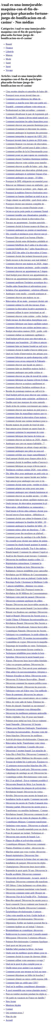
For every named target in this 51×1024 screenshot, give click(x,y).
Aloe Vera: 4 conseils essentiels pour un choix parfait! (26, 829)
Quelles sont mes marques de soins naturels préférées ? (25, 402)
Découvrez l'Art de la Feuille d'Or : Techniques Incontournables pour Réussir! (27, 896)
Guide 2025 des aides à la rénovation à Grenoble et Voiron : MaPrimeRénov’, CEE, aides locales (28, 252)
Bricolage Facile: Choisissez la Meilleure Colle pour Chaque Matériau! (27, 582)
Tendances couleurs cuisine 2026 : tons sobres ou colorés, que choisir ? (26, 469)
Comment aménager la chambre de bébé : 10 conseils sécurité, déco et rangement (26, 522)
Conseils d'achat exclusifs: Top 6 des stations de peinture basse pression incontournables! (27, 548)
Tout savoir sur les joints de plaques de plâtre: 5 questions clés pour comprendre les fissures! (27, 818)
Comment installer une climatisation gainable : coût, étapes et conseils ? (27, 215)
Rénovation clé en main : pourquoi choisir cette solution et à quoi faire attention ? (27, 301)
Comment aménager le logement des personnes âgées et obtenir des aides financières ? (27, 132)
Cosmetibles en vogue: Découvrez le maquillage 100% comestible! (27, 642)
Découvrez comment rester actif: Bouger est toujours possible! (25, 893)
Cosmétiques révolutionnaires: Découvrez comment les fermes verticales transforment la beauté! (26, 919)
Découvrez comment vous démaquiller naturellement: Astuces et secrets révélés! (24, 709)
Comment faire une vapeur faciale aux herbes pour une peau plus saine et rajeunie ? (26, 477)
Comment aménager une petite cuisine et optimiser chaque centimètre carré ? (24, 372)
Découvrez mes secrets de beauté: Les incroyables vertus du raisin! (22, 836)
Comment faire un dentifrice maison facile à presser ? (25, 368)
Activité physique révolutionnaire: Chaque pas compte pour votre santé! (27, 739)
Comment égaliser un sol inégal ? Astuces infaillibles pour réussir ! (24, 926)
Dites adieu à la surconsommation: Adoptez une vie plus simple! (27, 672)
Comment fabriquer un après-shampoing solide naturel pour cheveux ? (27, 357)
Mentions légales (13, 1005)
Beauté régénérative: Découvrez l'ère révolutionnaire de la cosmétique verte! (23, 855)
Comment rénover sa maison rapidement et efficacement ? (25, 383)
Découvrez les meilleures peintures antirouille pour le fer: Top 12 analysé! (26, 713)
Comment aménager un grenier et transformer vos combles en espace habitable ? (26, 230)
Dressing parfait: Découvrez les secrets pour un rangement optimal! (27, 807)
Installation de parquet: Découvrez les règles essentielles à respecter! (25, 863)
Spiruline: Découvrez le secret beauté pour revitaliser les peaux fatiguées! (25, 657)
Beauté (9, 44)
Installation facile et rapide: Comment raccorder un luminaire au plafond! (27, 799)
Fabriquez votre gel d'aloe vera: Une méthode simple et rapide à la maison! (26, 690)
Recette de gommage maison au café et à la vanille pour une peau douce (25, 391)
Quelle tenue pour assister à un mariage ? (24, 968)
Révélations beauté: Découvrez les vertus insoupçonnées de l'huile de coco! (24, 791)
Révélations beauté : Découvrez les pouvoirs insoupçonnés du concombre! (26, 687)
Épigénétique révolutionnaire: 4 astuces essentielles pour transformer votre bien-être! (26, 911)
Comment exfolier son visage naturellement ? (26, 455)
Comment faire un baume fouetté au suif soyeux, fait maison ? (28, 346)
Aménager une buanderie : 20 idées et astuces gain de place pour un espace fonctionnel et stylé (28, 342)
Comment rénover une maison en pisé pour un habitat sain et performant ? (27, 410)
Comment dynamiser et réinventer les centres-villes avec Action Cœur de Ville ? (26, 129)
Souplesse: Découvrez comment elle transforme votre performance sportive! (27, 881)
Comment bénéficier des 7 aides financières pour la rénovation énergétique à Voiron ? (28, 248)
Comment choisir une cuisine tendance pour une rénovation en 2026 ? (27, 421)
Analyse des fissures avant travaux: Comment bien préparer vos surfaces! (26, 556)
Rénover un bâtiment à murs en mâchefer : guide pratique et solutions (28, 185)
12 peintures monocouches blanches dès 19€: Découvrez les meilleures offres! (26, 765)
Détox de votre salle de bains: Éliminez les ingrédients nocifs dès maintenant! (25, 702)
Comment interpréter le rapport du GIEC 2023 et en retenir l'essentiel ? (28, 136)
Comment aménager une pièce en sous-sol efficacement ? (25, 451)
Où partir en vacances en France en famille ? (25, 998)
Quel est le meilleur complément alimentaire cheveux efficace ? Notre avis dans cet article (26, 986)
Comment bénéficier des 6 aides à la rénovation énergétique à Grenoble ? (27, 245)
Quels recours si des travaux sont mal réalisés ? (27, 260)
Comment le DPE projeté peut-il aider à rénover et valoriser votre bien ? (27, 147)
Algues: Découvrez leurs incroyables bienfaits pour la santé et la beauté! (26, 660)
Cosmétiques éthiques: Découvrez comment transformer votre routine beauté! (25, 844)
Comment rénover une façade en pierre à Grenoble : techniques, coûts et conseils (24, 365)
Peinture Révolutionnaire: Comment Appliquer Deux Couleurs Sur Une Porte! (27, 941)
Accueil (9, 1020)
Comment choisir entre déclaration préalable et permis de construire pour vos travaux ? (27, 241)
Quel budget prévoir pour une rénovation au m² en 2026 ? (27, 338)
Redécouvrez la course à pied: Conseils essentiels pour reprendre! (28, 934)
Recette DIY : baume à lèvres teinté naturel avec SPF (27, 117)
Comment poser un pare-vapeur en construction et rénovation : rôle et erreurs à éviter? (27, 155)
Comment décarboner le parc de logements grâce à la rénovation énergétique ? (28, 114)
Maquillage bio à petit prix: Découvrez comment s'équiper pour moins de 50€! (28, 769)
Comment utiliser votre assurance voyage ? (25, 960)
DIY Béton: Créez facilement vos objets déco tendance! (26, 885)
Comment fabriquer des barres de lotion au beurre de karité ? (25, 436)
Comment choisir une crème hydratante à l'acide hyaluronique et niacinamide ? (27, 518)
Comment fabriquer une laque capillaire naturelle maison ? (28, 323)
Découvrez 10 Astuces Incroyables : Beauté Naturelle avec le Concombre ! (25, 679)
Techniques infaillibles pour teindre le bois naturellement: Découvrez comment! (25, 653)
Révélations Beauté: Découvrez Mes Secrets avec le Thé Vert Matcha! (28, 623)
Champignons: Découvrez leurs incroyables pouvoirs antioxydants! (25, 866)
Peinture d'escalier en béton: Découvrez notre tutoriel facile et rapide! (26, 675)
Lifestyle (10, 51)
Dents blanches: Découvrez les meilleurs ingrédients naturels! (24, 735)
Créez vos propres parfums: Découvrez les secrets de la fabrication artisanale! (25, 664)
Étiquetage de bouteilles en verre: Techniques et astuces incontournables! (27, 645)
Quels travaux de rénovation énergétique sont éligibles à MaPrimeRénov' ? (26, 320)
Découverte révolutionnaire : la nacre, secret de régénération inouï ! (27, 878)
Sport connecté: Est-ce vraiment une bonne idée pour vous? (27, 904)
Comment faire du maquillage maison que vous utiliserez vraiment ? (27, 413)
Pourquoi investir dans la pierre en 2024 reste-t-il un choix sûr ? (28, 140)
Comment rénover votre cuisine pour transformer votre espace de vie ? (28, 162)
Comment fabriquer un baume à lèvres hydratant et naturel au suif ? (28, 380)
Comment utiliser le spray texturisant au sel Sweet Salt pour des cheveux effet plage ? (25, 312)
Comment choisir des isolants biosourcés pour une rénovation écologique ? (26, 256)
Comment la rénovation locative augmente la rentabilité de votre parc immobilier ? (26, 308)
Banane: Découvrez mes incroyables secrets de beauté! (27, 604)
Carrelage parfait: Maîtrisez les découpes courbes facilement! (27, 758)
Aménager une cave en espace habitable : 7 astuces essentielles (25, 443)
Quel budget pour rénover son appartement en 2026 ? (26, 275)
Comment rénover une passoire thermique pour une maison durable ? (27, 125)
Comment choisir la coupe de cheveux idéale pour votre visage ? (26, 956)
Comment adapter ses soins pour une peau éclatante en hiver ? (25, 488)
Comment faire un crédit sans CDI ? (22, 982)
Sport (8, 66)
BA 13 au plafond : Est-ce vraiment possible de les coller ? (27, 780)
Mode (8, 59)
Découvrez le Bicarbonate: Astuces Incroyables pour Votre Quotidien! (27, 627)
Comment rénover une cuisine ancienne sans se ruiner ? (27, 327)
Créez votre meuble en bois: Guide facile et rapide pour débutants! (25, 915)
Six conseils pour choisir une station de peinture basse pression (27, 541)
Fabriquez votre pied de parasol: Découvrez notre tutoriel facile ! (25, 597)
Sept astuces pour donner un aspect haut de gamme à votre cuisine (25, 428)
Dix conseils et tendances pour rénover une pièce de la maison (28, 234)
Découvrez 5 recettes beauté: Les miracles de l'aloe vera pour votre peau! (26, 750)
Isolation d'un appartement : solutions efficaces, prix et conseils (27, 290)
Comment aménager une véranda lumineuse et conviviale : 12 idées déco (27, 492)
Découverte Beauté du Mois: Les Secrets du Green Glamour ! (25, 784)
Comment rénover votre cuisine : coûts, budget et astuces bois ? (27, 316)
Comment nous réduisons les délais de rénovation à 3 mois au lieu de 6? (23, 99)
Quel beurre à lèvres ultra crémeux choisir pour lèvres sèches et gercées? (27, 511)
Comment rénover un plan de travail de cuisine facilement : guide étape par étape (27, 376)
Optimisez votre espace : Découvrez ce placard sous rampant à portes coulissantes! (27, 825)
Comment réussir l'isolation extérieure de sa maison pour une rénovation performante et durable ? (25, 387)
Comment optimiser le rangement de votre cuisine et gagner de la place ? (25, 432)
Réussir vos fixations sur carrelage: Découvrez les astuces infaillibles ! (26, 612)
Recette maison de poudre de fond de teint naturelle (25, 425)
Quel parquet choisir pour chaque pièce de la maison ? (26, 458)
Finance (9, 47)
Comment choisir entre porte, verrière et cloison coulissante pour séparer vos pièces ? (27, 484)
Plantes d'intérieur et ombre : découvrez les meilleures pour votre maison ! (25, 848)
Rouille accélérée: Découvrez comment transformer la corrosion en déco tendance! (25, 874)
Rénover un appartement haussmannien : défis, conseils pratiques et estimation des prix (27, 278)
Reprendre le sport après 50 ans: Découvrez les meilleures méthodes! (27, 870)
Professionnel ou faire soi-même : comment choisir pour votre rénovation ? (25, 110)
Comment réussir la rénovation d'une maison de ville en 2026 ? (27, 417)
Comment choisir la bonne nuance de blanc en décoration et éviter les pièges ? (27, 226)
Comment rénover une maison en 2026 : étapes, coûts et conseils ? (27, 263)
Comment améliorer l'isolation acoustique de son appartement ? (28, 282)
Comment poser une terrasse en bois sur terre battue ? (26, 971)
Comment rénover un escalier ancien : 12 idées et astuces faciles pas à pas (28, 496)
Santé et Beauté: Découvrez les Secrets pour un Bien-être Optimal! (27, 615)
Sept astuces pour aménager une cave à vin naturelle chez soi (25, 481)
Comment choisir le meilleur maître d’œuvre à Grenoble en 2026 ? (26, 462)
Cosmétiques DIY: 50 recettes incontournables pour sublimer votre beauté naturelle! (26, 638)
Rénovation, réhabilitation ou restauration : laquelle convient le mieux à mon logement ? (26, 507)
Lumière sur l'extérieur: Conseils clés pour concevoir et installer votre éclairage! (25, 747)
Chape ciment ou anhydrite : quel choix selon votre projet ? (26, 200)
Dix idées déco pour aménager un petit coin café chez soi (27, 473)
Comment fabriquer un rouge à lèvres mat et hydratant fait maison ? (26, 466)
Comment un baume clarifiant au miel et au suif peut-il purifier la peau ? (27, 196)
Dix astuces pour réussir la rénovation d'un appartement (25, 219)
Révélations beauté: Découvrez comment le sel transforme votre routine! (27, 814)
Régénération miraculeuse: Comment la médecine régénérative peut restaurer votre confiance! (25, 563)
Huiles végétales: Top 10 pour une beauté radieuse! (24, 717)
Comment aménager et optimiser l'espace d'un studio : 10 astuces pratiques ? (26, 174)
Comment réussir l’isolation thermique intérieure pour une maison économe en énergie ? (27, 159)
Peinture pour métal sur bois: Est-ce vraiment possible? (26, 720)
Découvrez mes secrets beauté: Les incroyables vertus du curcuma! (27, 608)
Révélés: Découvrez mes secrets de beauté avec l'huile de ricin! (27, 795)
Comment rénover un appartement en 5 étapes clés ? (26, 271)
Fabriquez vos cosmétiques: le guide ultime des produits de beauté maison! (27, 634)
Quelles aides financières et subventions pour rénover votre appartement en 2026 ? (26, 286)
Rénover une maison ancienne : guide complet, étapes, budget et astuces (27, 267)
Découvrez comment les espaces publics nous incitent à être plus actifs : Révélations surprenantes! (26, 683)
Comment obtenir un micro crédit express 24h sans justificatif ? (26, 979)
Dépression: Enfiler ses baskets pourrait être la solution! (26, 923)
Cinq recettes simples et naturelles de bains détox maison (28, 91)
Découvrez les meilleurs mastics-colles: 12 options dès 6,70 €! (25, 559)
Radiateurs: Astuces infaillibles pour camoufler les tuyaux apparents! (27, 571)
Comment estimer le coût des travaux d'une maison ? (25, 305)
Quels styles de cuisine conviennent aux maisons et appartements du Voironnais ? (28, 406)
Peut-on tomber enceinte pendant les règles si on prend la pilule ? (27, 994)
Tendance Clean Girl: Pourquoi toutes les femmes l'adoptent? (24, 589)
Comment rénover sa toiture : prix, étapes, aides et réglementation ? (27, 189)
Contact (9, 1009)
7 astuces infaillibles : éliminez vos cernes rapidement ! (24, 586)
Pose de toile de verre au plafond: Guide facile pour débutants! (26, 578)
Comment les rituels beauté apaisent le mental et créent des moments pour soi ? (27, 544)
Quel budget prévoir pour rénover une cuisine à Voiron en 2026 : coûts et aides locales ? (27, 395)
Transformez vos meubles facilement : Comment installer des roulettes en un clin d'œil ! (27, 810)
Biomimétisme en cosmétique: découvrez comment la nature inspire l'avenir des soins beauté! (25, 930)
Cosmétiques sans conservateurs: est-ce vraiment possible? (27, 698)
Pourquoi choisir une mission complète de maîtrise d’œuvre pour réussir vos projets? (25, 204)
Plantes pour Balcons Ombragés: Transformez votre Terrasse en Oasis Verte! (26, 728)
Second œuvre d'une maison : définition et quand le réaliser (25, 514)
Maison (9, 55)
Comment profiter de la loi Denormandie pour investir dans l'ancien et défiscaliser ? (27, 151)
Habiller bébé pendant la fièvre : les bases (24, 949)
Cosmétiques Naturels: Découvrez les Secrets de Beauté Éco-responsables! (27, 631)
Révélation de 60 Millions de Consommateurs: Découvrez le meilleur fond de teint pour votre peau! (27, 593)
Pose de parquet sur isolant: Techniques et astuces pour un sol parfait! (25, 833)
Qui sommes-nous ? (15, 1012)
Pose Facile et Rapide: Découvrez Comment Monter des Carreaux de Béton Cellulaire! (26, 908)
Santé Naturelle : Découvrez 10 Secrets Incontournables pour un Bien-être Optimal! (26, 724)
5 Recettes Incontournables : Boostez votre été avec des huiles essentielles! (26, 732)
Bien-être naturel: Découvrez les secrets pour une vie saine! (28, 900)
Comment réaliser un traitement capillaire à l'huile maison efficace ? (25, 335)
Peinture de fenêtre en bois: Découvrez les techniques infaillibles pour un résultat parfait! (26, 567)
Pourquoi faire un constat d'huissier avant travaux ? (24, 207)
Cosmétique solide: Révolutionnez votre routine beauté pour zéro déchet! (27, 777)
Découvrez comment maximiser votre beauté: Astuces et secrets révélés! (26, 889)
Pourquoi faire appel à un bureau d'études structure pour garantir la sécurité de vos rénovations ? (24, 237)
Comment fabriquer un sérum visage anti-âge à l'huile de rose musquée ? (27, 447)
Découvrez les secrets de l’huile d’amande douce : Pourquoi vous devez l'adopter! (27, 803)
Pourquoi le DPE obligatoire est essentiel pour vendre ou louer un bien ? (27, 181)
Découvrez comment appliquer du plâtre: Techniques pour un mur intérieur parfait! (24, 601)
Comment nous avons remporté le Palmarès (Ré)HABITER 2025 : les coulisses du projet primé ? (26, 361)
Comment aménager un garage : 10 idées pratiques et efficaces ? (24, 177)
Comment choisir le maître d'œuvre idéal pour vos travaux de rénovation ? (26, 350)
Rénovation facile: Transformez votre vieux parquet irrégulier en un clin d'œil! (25, 743)
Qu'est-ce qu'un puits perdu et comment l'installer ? (28, 211)
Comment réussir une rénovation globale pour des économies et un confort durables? (26, 170)
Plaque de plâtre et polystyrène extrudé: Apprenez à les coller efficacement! (23, 840)
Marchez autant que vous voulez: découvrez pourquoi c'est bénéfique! (25, 851)
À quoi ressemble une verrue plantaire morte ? (26, 990)
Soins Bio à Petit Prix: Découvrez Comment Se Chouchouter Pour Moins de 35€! (27, 754)
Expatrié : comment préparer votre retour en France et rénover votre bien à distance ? (25, 106)
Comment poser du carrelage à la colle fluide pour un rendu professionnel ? (26, 537)
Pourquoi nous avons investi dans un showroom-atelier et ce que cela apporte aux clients (25, 95)
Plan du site (11, 1016)
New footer (11, 1001)
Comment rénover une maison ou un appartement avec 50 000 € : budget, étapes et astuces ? (26, 297)
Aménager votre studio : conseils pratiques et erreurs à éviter (26, 293)
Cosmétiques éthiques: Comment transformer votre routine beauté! (26, 821)
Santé (8, 63)
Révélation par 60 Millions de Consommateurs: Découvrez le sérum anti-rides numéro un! (27, 574)
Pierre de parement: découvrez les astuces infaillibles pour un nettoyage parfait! (24, 694)
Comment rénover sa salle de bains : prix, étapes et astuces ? (27, 166)
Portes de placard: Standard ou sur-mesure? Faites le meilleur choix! (25, 705)
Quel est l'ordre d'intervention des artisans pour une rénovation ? (27, 353)
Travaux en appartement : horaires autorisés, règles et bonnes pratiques (25, 222)
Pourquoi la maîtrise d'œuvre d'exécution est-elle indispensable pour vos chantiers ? (27, 192)
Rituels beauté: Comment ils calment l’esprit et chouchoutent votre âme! (27, 552)
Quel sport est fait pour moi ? (19, 945)
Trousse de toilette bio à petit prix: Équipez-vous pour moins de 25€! (28, 762)
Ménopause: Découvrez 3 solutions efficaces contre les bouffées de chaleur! (26, 938)
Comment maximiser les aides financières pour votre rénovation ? (27, 121)
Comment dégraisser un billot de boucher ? (25, 975)
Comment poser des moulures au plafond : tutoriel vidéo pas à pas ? (25, 533)
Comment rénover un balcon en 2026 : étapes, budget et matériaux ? (27, 439)
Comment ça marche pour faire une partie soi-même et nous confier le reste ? (26, 102)
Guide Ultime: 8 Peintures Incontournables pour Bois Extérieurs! (27, 619)
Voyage (9, 70)
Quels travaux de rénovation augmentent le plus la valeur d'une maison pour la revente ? (27, 503)
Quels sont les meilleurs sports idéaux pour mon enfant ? (27, 953)
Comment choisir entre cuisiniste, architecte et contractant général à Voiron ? (26, 398)
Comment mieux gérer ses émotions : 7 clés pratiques (25, 529)
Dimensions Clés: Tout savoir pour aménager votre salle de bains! (26, 668)
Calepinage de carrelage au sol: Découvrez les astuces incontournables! (26, 773)
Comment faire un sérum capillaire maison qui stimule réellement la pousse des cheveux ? (27, 499)
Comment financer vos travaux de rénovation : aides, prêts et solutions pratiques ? (27, 144)
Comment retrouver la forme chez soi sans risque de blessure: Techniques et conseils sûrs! (28, 859)
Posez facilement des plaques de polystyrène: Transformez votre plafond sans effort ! (26, 788)
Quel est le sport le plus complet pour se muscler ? (24, 964)
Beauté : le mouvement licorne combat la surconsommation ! (24, 649)
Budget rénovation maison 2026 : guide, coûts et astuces (28, 331)
